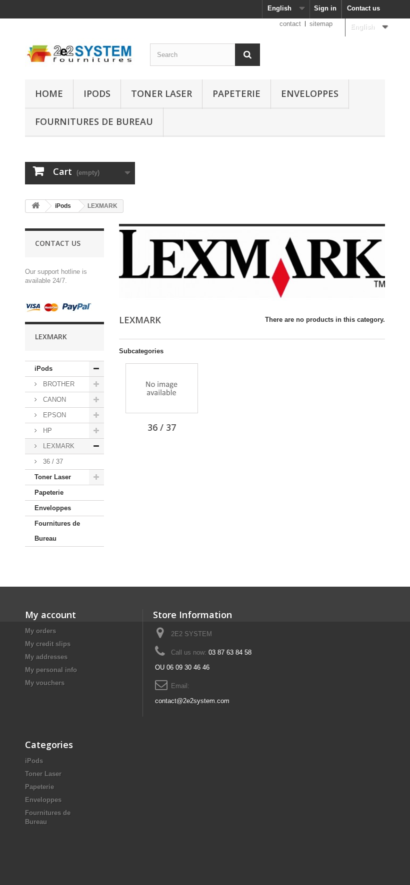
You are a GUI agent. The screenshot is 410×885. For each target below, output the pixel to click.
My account (50, 615)
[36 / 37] (162, 388)
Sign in (325, 8)
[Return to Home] (35, 206)
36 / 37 (52, 461)
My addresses (46, 657)
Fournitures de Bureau (94, 121)
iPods (97, 93)
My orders (40, 631)
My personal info (51, 670)
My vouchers (44, 683)
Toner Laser (161, 93)
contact (290, 23)
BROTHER (57, 384)
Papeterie (236, 93)
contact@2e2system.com (192, 701)
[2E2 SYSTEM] (80, 52)
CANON (53, 399)
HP (46, 430)
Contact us (363, 8)
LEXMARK (57, 446)
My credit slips (47, 644)
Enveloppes (309, 93)
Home (49, 93)
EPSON (53, 415)
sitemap (321, 23)
